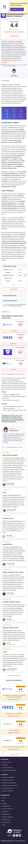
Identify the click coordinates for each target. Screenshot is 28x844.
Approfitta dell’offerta (16, 9)
